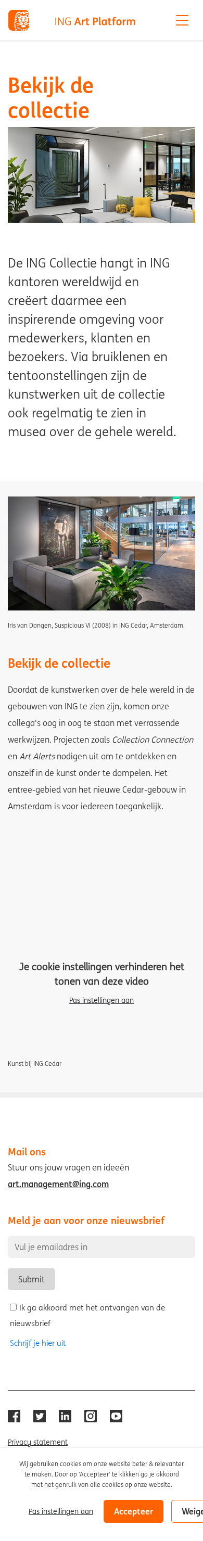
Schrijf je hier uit (38, 1343)
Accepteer (133, 1511)
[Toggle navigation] (182, 20)
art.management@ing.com (58, 1184)
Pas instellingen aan (101, 1000)
